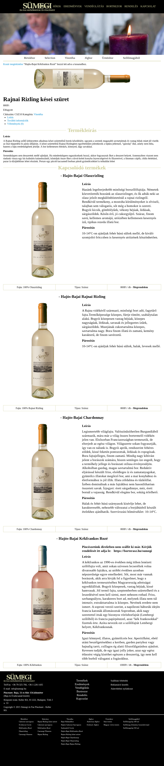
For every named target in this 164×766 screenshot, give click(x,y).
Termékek (43, 6)
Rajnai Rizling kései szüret (47, 722)
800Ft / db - (134, 287)
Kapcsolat (148, 6)
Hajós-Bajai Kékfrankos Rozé (72, 731)
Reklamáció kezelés (119, 685)
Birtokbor (29, 57)
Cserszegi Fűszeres (44, 731)
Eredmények (73, 6)
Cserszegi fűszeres (25, 734)
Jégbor (88, 57)
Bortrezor (114, 6)
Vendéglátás (94, 6)
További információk (17, 120)
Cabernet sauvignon (26, 722)
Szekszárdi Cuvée (67, 728)
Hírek (57, 6)
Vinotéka (70, 57)
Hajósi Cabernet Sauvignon (71, 725)
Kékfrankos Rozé (25, 728)
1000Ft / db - (134, 665)
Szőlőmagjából (131, 57)
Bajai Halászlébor (67, 722)
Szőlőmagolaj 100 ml (131, 722)
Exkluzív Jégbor (93, 725)
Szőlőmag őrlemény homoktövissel (136, 725)
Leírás (10, 117)
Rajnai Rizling (43, 734)
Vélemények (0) (15, 123)
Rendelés (131, 6)
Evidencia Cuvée (25, 725)
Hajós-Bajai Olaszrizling (70, 741)
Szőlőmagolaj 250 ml (131, 728)
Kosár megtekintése (13, 64)
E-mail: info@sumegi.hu (15, 689)
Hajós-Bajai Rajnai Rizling (70, 744)
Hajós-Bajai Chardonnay (70, 738)
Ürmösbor (107, 57)
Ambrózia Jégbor (93, 722)
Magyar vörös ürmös (111, 725)
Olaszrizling (23, 731)
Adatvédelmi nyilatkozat (122, 689)
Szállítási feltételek (119, 681)
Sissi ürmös (108, 722)
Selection (50, 57)
